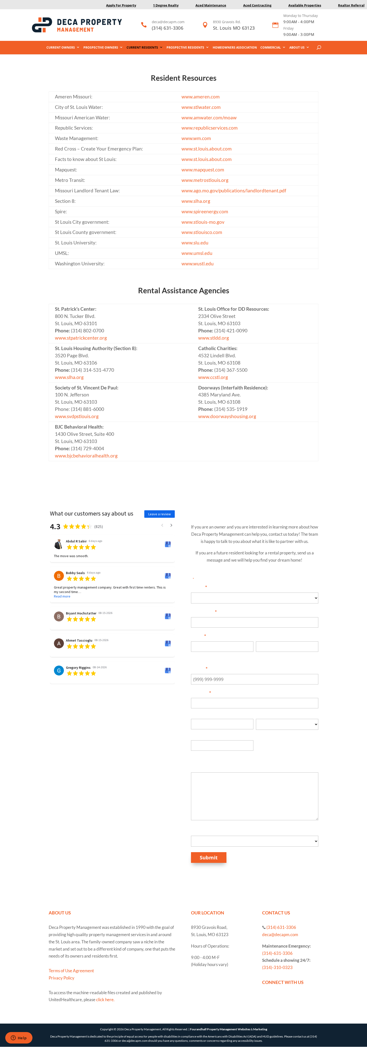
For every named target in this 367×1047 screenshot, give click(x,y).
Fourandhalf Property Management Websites (220, 1029)
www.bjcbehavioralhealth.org (86, 455)
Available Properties (304, 5)
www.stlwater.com (201, 107)
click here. (105, 999)
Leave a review (159, 514)
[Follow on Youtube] (276, 997)
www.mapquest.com (203, 169)
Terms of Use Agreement (71, 970)
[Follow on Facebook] (266, 997)
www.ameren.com (201, 96)
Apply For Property (121, 5)
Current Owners (60, 47)
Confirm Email (271, 657)
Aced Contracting (257, 5)
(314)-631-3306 (277, 953)
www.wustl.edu (198, 263)
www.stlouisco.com (202, 232)
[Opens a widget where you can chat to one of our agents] (18, 1038)
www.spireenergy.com (205, 211)
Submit (209, 857)
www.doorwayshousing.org (227, 416)
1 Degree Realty (166, 5)
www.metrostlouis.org (205, 180)
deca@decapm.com (168, 21)
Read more (62, 596)
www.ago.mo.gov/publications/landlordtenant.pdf (234, 190)
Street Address (206, 713)
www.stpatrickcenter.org (81, 338)
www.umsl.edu (197, 253)
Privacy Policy (61, 977)
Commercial (270, 47)
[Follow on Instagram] (296, 997)
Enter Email (203, 657)
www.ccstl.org (213, 377)
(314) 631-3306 (167, 28)
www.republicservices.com (210, 128)
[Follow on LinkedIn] (286, 997)
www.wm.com (196, 138)
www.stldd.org (213, 338)
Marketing (260, 1029)
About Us (297, 47)
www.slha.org (196, 201)
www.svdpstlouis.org (77, 416)
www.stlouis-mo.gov (203, 222)
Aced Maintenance (210, 5)
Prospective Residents (185, 47)
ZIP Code (200, 755)
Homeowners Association (235, 47)
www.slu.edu (195, 242)
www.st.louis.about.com (207, 148)
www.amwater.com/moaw (209, 117)
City (195, 734)
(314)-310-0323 (277, 967)
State (261, 735)
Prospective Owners (100, 47)
